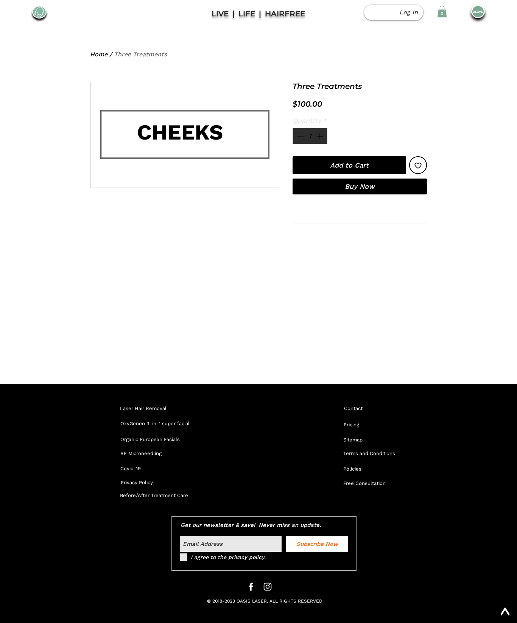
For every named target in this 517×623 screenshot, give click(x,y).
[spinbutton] (310, 136)
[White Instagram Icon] (267, 586)
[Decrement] (299, 136)
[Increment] (320, 136)
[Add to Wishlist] (418, 165)
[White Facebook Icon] (251, 586)
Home (98, 54)
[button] (442, 11)
